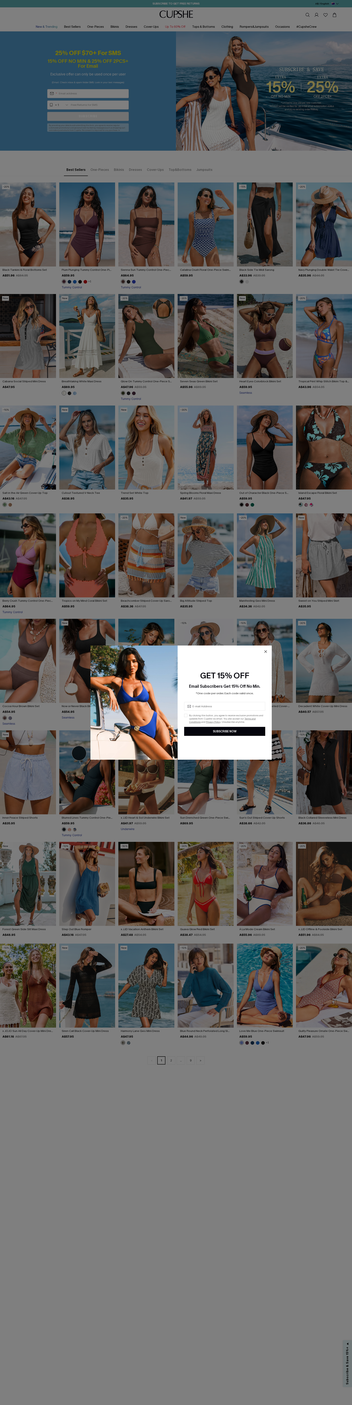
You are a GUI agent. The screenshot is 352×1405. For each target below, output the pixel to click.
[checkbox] (185, 715)
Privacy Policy (213, 722)
